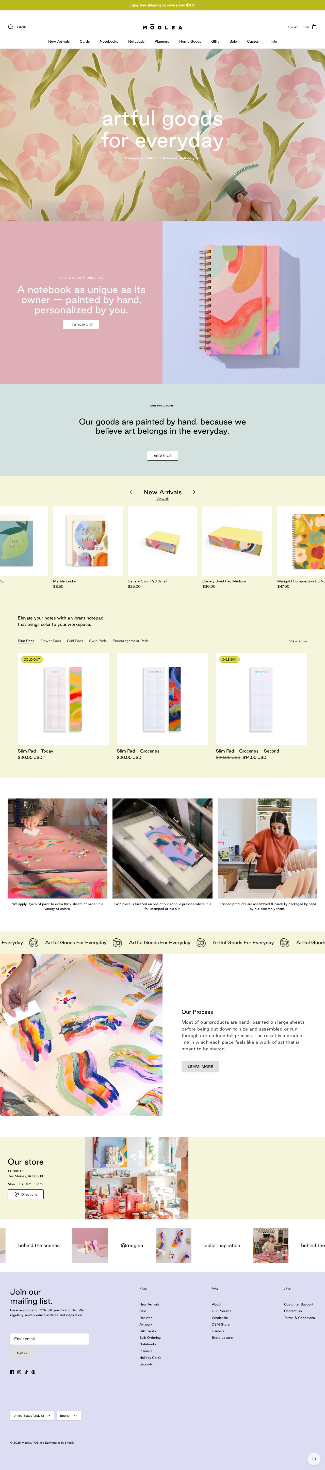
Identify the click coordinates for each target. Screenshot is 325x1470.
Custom (254, 41)
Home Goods (190, 41)
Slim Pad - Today (35, 750)
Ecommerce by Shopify (59, 1442)
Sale (233, 41)
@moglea (18, 1245)
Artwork (145, 1324)
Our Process (221, 1311)
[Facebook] (12, 1372)
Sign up (22, 1352)
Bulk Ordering (150, 1337)
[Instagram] (19, 1372)
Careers (218, 1331)
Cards (85, 41)
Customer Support (298, 1304)
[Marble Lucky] (88, 541)
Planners (162, 41)
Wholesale (220, 1317)
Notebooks (109, 41)
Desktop (146, 1317)
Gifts (215, 41)
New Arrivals (59, 41)
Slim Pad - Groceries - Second (247, 750)
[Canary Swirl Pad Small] (162, 541)
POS (36, 1442)
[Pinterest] (33, 1372)
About (216, 1304)
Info (274, 41)
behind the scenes (208, 1245)
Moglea (26, 1442)
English (65, 1415)
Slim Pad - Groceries (138, 750)
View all (162, 498)
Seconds (146, 1364)
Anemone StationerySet (182, 158)
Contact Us (293, 1311)
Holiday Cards (150, 1357)
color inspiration (109, 1245)
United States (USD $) (28, 1415)
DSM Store (221, 1324)
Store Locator (223, 1337)
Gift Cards (147, 1331)
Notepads (136, 41)
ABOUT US (163, 456)
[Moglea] (162, 26)
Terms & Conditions (299, 1317)
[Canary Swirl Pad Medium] (237, 541)
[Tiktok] (26, 1372)
